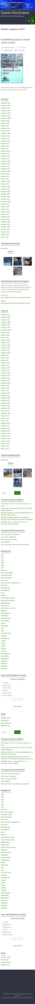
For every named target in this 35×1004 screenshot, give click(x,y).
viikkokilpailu (5, 656)
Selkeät (6, 683)
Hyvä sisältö (7, 693)
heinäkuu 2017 (5, 151)
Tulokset (3, 648)
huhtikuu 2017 (5, 159)
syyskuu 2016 (5, 176)
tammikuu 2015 (5, 227)
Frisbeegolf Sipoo (6, 575)
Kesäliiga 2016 (5, 588)
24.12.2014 (22, 47)
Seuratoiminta (5, 621)
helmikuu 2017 (5, 164)
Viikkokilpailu (5, 658)
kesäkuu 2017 (5, 153)
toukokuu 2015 (5, 217)
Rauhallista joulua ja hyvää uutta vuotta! (15, 41)
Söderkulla (16, 534)
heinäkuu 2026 (5, 103)
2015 (2, 555)
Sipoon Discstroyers (15, 12)
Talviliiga (4, 636)
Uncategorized (5, 653)
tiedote (3, 643)
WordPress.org (5, 725)
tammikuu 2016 (5, 196)
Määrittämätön (8, 50)
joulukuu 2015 (5, 199)
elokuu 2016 (5, 179)
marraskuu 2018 (6, 118)
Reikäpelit (4, 610)
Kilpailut (3, 595)
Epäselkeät (7, 685)
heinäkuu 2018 (5, 128)
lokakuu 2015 (5, 204)
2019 (2, 568)
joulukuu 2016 (5, 169)
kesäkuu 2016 (5, 184)
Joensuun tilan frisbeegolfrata (10, 583)
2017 (2, 563)
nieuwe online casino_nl (8, 608)
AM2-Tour (4, 570)
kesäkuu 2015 (5, 214)
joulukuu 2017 (5, 138)
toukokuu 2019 (5, 106)
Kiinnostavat (7, 688)
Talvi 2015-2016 (6, 633)
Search (17, 493)
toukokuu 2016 (5, 186)
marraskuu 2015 (6, 201)
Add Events (4, 248)
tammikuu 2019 (5, 113)
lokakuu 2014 (5, 232)
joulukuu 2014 (5, 229)
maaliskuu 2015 (6, 222)
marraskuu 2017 (6, 141)
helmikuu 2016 (5, 194)
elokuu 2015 (5, 209)
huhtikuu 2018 (5, 136)
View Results (17, 706)
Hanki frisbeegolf (6, 578)
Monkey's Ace (5, 605)
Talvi (2, 628)
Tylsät (5, 690)
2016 (2, 560)
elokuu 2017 (5, 148)
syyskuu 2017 (5, 146)
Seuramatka (4, 616)
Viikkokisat (4, 661)
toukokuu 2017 (5, 156)
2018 (2, 565)
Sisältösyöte (5, 720)
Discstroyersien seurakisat (21, 544)
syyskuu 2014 (5, 234)
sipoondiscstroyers (9, 47)
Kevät (2, 593)
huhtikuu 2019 (5, 108)
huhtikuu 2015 (5, 219)
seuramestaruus (6, 618)
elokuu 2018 (5, 126)
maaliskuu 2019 (6, 111)
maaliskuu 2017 (6, 161)
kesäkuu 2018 (5, 131)
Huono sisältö (8, 695)
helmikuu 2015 (5, 224)
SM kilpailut (4, 626)
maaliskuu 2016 (6, 191)
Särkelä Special (6, 613)
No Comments (21, 50)
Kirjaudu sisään (5, 718)
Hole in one (4, 580)
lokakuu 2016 (5, 174)
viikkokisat (4, 666)
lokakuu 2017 (5, 143)
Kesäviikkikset (5, 590)
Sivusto (3, 623)
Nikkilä (15, 539)
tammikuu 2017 (5, 166)
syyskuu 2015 (5, 207)
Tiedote (3, 641)
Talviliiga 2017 (5, 638)
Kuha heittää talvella (7, 598)
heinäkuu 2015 (5, 212)
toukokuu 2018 (5, 133)
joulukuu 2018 (5, 116)
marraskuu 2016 (6, 171)
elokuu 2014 (5, 237)
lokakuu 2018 (5, 121)
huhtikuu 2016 (5, 189)
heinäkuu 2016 (5, 181)
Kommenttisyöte (6, 723)
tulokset (3, 646)
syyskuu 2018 (5, 123)
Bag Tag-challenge (7, 573)
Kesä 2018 (4, 585)
